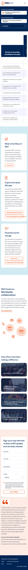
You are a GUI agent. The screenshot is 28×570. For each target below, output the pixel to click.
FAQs (2, 564)
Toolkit (2, 561)
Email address (6, 466)
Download (5, 26)
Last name (5, 459)
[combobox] (14, 477)
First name (5, 451)
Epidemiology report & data (13, 212)
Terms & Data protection (13, 561)
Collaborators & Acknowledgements (9, 559)
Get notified (14, 492)
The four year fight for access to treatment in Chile (13, 403)
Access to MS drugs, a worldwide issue (10, 388)
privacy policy (8, 486)
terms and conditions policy (18, 486)
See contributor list (6, 310)
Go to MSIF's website (22, 566)
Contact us (9, 564)
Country (5, 474)
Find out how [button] (14, 258)
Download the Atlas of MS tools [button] (14, 262)
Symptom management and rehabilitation (12, 12)
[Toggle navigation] (25, 3)
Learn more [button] (9, 165)
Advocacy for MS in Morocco (13, 373)
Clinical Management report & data (14, 216)
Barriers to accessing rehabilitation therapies (12, 21)
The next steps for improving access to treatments (13, 418)
